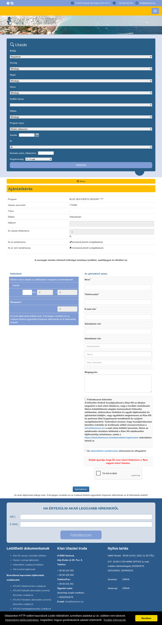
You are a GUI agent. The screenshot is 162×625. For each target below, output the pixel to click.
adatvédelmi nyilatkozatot (104, 451)
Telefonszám (92, 294)
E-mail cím (90, 308)
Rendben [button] (146, 618)
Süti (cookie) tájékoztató (24, 569)
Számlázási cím (93, 338)
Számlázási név (93, 323)
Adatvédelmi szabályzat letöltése (28, 565)
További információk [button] (114, 620)
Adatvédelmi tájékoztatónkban (22, 620)
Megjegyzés (91, 372)
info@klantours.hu (147, 3)
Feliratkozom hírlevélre (118, 420)
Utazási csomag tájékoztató (26, 560)
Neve (88, 279)
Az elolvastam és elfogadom (116, 451)
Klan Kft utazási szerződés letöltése (29, 555)
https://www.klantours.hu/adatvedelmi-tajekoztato (111, 437)
